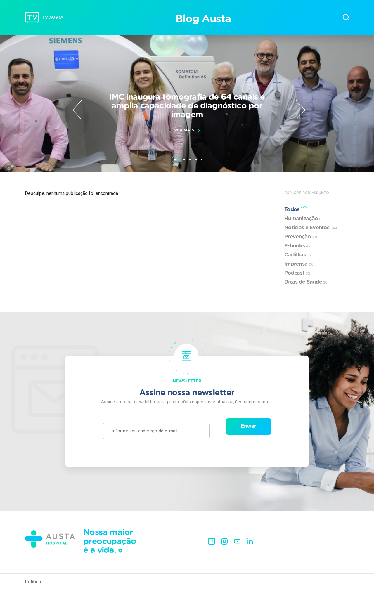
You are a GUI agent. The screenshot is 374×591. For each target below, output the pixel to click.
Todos (295, 208)
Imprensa (299, 264)
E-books (297, 246)
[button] (175, 156)
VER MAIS (184, 130)
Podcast (297, 273)
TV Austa (52, 17)
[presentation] (77, 109)
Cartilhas (297, 255)
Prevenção (301, 237)
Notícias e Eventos (310, 227)
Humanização (304, 218)
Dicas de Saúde (306, 282)
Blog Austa (203, 19)
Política (33, 582)
